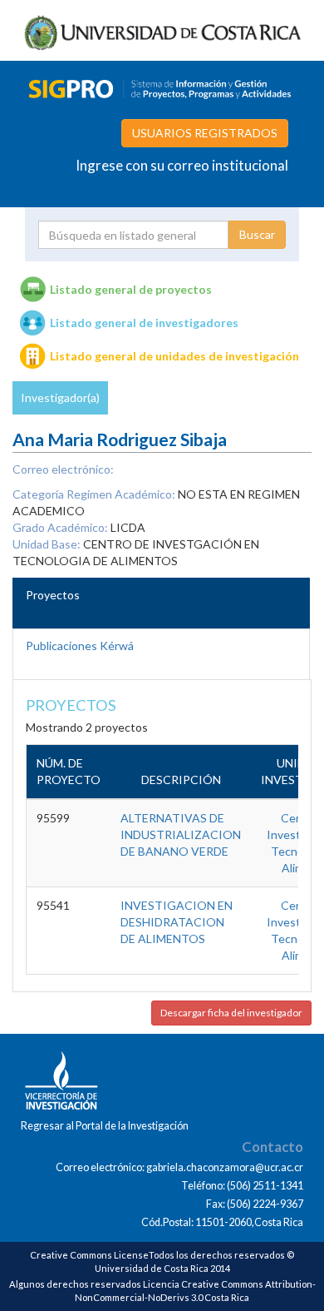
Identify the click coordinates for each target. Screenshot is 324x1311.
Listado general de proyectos (131, 289)
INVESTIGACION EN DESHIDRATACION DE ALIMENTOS (176, 922)
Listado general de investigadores (144, 322)
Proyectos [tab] (53, 595)
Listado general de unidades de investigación (174, 356)
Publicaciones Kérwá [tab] (80, 645)
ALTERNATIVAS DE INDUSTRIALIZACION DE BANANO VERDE (180, 834)
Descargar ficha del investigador (231, 1012)
